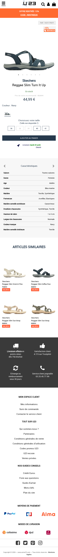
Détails (38, 147)
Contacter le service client (29, 414)
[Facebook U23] (17, 544)
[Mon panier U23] (54, 3)
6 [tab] (39, 74)
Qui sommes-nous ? (29, 428)
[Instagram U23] (40, 544)
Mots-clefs (29, 487)
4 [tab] (31, 74)
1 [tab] (18, 74)
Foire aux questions (29, 478)
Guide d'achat (29, 482)
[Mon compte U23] (48, 4)
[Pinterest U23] (32, 544)
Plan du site (29, 492)
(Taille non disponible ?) (29, 123)
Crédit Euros (29, 473)
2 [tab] (22, 74)
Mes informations (29, 404)
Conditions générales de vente (29, 438)
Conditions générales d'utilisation (29, 443)
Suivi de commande (29, 409)
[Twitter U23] (25, 544)
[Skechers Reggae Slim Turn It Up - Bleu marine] (7, 112)
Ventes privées (29, 458)
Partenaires (29, 433)
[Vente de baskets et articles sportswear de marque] (29, 3)
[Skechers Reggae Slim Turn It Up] (29, 47)
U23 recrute (29, 453)
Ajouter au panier (29, 138)
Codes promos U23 (29, 448)
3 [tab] (26, 74)
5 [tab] (35, 74)
